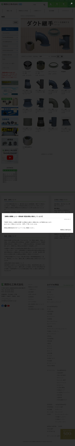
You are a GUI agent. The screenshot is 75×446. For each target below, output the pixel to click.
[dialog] (37, 223)
